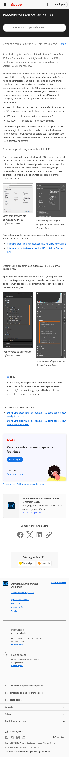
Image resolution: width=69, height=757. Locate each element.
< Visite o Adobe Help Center (22, 593)
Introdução (15, 603)
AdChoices (46, 751)
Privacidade (48, 743)
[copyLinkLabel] (48, 537)
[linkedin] (23, 737)
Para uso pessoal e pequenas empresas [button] (24, 685)
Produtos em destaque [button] (16, 721)
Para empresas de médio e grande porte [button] (24, 692)
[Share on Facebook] (20, 537)
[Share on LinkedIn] (39, 537)
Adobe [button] (8, 714)
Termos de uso (11, 747)
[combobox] (34, 28)
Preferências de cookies (28, 747)
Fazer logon (59, 4)
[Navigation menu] (5, 4)
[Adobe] (16, 4)
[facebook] (6, 737)
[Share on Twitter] (29, 537)
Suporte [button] (9, 707)
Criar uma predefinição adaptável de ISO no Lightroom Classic (36, 243)
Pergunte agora (17, 644)
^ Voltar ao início (58, 582)
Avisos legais (9, 484)
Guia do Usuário (17, 607)
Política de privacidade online (30, 484)
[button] (46, 4)
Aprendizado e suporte (20, 600)
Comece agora (17, 666)
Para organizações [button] (13, 699)
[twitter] (18, 737)
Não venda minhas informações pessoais (21, 751)
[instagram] (12, 737)
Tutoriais (14, 611)
